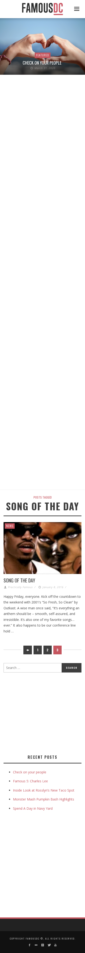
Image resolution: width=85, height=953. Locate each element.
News (9, 526)
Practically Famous (20, 587)
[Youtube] (55, 945)
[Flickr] (36, 945)
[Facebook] (29, 945)
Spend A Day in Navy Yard (33, 808)
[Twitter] (49, 945)
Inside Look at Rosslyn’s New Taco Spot (43, 790)
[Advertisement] (43, 713)
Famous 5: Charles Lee (30, 781)
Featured (42, 55)
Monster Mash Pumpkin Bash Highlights (43, 799)
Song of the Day (19, 580)
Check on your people (42, 63)
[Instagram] (42, 945)
